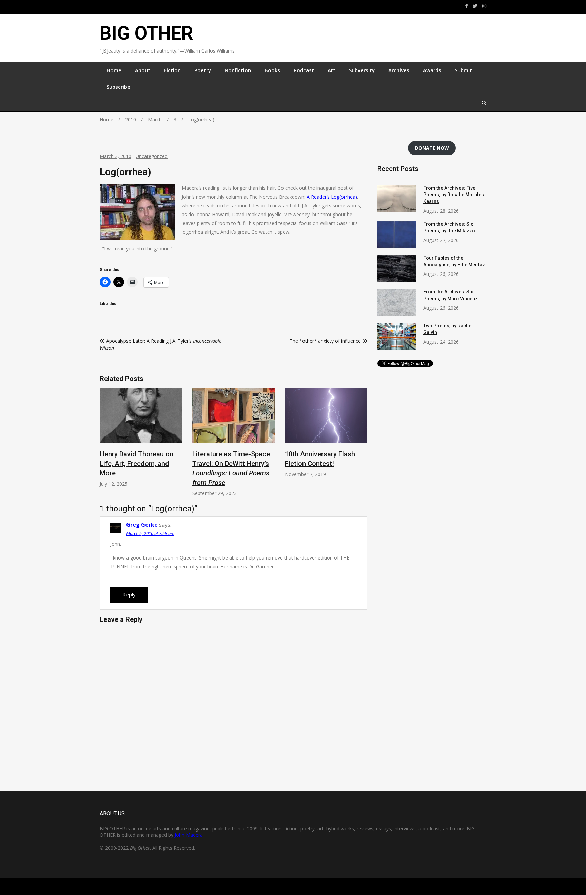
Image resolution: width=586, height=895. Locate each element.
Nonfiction (237, 70)
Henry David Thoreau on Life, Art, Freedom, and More (136, 463)
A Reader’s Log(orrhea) (332, 197)
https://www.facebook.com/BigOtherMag (466, 6)
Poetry (202, 70)
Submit (463, 70)
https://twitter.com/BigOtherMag (475, 6)
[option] (141, 437)
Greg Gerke (142, 524)
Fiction (172, 70)
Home (113, 70)
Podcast (304, 70)
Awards (432, 70)
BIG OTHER (146, 33)
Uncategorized (152, 156)
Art (331, 70)
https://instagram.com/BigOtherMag (484, 6)
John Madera (189, 835)
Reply (129, 594)
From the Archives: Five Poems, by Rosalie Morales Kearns (453, 194)
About (142, 70)
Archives (398, 70)
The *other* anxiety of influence (325, 341)
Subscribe (118, 86)
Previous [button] (106, 445)
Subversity (362, 70)
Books (272, 70)
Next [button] (361, 445)
